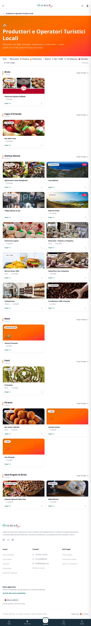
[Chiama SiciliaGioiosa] (42, 308)
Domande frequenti (10, 573)
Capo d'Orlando (13, 113)
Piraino (8, 402)
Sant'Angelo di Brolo (15, 474)
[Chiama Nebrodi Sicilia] (85, 217)
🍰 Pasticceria (36, 59)
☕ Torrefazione (70, 59)
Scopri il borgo (81, 73)
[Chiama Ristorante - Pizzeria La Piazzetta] (85, 248)
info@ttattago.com (42, 563)
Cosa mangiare (8, 555)
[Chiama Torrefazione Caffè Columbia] (85, 308)
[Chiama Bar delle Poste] (42, 145)
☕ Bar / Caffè (57, 59)
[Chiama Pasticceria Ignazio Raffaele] (42, 103)
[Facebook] (4, 540)
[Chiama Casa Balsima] (85, 187)
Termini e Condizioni (69, 564)
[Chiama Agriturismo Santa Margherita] (42, 187)
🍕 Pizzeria (24, 59)
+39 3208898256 (41, 559)
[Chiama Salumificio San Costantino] (85, 278)
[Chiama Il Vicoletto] (42, 392)
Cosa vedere (7, 559)
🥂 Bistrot (46, 59)
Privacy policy (67, 555)
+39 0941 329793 (41, 555)
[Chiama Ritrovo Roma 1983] (42, 278)
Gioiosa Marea (12, 155)
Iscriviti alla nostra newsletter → (15, 593)
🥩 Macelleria (84, 59)
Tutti (4, 59)
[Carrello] (82, 6)
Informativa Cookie (69, 559)
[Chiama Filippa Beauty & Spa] (42, 217)
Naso (7, 318)
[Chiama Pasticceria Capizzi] (42, 248)
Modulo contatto (38, 568)
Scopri (7, 103)
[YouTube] (13, 540)
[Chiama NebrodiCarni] (85, 506)
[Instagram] (8, 540)
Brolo (7, 71)
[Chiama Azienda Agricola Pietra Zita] (42, 506)
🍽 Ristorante (13, 59)
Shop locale (7, 568)
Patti (7, 360)
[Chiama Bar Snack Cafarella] (42, 434)
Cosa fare (6, 564)
